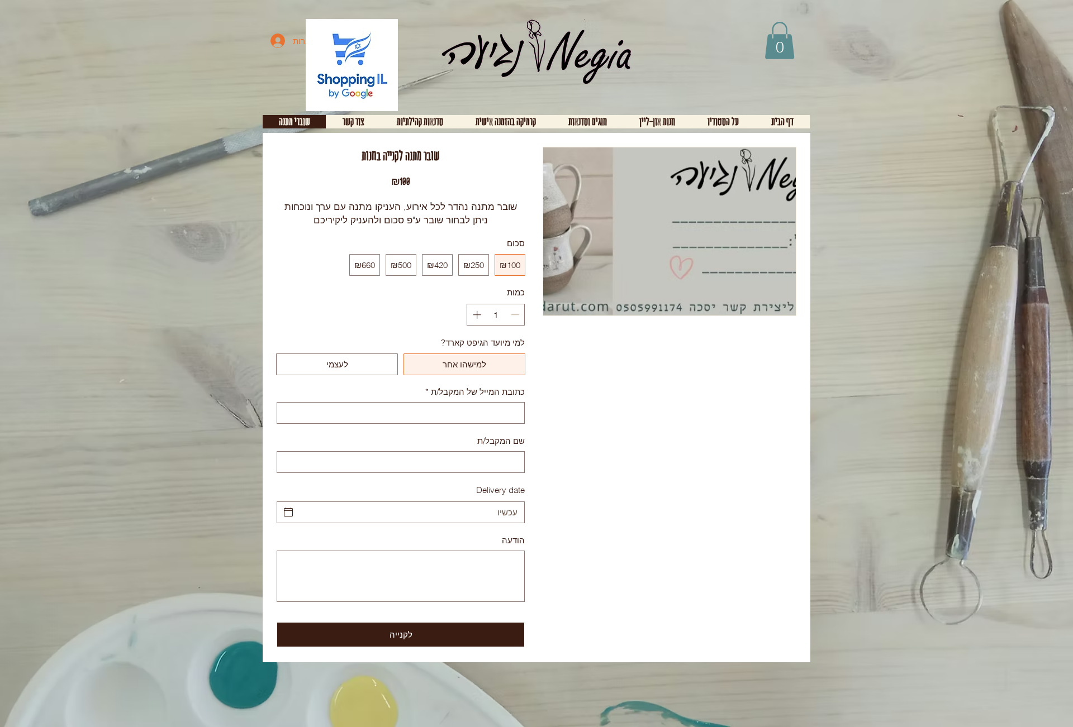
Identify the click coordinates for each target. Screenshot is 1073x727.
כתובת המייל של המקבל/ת (475, 391)
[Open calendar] (288, 512)
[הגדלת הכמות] (475, 314)
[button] (779, 40)
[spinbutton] (496, 314)
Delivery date (500, 490)
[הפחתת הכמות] (516, 314)
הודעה (513, 540)
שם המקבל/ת (501, 441)
